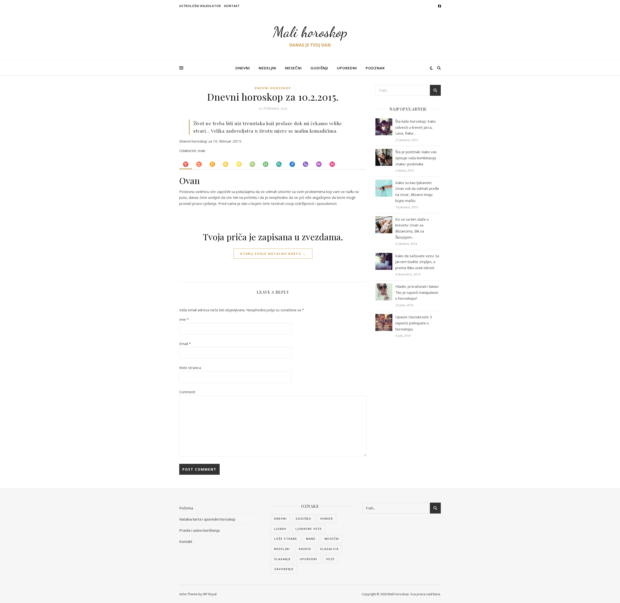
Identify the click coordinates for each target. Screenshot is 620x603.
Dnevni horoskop (273, 88)
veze (330, 559)
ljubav (280, 529)
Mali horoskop (310, 32)
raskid (305, 549)
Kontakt (232, 6)
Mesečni (293, 67)
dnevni (280, 518)
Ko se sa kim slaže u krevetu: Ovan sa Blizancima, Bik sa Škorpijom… (412, 228)
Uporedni (347, 67)
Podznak (375, 67)
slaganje (282, 559)
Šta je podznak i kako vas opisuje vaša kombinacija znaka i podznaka (416, 157)
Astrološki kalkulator (200, 6)
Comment (187, 391)
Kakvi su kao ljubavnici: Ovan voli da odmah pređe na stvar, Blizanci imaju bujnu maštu (417, 191)
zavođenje (284, 569)
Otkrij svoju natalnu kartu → (273, 253)
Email (185, 343)
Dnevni (242, 67)
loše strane (285, 538)
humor (326, 518)
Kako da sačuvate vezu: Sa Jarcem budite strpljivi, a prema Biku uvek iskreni (417, 261)
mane (311, 538)
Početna (186, 508)
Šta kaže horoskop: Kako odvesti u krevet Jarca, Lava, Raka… (415, 127)
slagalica (329, 549)
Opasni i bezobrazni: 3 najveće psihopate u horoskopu (413, 322)
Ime (184, 319)
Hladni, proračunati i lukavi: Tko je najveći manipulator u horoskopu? (417, 292)
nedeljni (282, 549)
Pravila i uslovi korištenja (199, 530)
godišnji (303, 518)
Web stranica (190, 367)
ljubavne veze (308, 529)
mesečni (332, 538)
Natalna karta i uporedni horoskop (207, 519)
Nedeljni (267, 67)
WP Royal (210, 594)
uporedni (308, 559)
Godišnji (319, 67)
